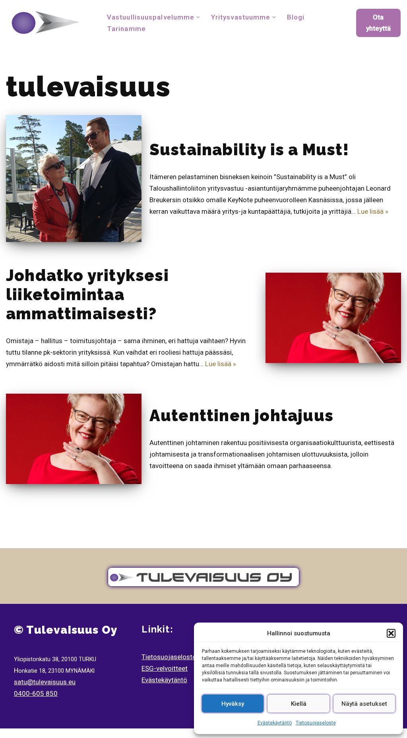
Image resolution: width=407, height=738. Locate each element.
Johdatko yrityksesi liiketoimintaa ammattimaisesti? (87, 294)
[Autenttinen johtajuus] (73, 439)
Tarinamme (126, 29)
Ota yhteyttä (378, 22)
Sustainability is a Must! (249, 149)
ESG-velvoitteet (164, 668)
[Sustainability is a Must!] (73, 178)
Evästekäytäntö (275, 723)
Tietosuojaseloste (316, 723)
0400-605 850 (36, 693)
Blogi (296, 17)
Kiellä (298, 703)
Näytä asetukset (364, 703)
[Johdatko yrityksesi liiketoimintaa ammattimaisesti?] (333, 318)
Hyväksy (232, 703)
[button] (391, 633)
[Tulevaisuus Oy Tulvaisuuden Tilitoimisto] (45, 23)
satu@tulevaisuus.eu (45, 682)
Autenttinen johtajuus (241, 415)
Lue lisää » (372, 211)
